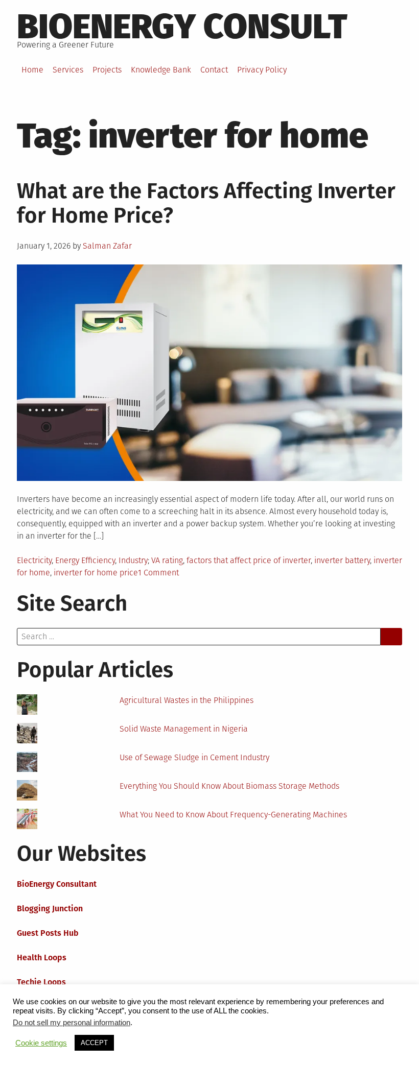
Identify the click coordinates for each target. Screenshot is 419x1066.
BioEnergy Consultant (57, 884)
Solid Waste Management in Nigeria (184, 729)
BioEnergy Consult (182, 26)
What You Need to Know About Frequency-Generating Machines (233, 814)
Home (32, 70)
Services (68, 70)
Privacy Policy (262, 70)
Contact (214, 70)
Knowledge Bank (161, 70)
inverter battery (342, 560)
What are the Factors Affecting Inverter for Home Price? (206, 203)
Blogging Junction (50, 908)
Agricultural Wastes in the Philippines (186, 700)
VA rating (167, 560)
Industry (133, 560)
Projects (107, 70)
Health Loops (41, 957)
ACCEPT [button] (94, 1043)
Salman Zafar (107, 246)
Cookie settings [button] (41, 1043)
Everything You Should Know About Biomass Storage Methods (229, 786)
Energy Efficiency (85, 560)
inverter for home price (96, 572)
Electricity (34, 560)
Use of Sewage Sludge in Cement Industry (194, 757)
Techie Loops (41, 982)
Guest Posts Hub (48, 933)
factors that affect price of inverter (249, 560)
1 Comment (158, 572)
